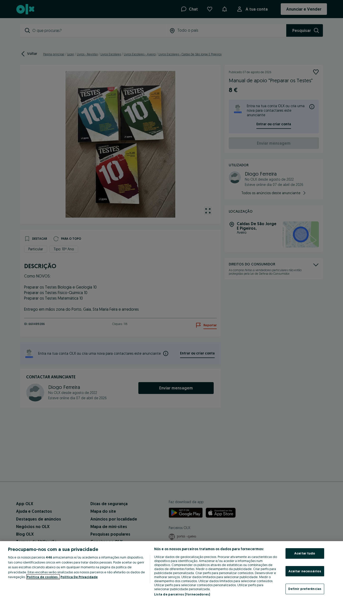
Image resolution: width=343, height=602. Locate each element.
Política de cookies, (43, 577)
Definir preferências (305, 589)
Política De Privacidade (79, 577)
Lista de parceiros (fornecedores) (182, 594)
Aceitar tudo (304, 553)
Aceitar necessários (305, 571)
